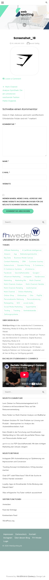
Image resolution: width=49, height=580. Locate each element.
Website (7, 184)
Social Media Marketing (13, 307)
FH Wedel (36, 537)
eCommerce (29, 269)
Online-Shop (9, 295)
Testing (7, 310)
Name (6, 161)
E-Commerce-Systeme (13, 269)
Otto (31, 295)
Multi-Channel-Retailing (13, 288)
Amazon (7, 254)
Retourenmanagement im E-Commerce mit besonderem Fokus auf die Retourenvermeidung (21, 406)
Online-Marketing (25, 292)
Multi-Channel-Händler (35, 284)
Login (5, 541)
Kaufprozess (40, 276)
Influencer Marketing (12, 276)
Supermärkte (31, 307)
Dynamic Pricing (23, 265)
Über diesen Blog (22, 537)
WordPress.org (8, 521)
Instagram (7, 537)
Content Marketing (11, 261)
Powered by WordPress (15, 576)
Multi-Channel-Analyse (13, 284)
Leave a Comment (13, 78)
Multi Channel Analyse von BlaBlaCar (31, 415)
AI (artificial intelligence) (31, 250)
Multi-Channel (35, 280)
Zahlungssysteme (11, 314)
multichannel (31, 288)
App (15, 254)
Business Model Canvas (23, 258)
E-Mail (6, 172)
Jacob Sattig (34, 43)
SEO (18, 303)
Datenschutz (9, 265)
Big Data (7, 258)
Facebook (8, 273)
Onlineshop (22, 295)
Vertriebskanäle (29, 310)
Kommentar (9, 124)
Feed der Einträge (10, 510)
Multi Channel (9, 292)
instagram (28, 276)
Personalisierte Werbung (14, 299)
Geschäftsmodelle (22, 273)
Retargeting (8, 303)
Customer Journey (36, 261)
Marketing (8, 280)
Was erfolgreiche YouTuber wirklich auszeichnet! (22, 492)
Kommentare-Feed (10, 515)
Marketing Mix (20, 280)
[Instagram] (24, 25)
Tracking (16, 310)
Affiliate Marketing (11, 250)
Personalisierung (33, 299)
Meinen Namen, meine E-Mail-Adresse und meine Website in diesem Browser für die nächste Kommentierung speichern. (23, 201)
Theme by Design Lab (36, 576)
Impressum (8, 534)
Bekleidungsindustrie (28, 254)
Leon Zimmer (8, 403)
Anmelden (7, 504)
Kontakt (32, 534)
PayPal (39, 295)
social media (28, 303)
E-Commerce (38, 265)
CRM (24, 261)
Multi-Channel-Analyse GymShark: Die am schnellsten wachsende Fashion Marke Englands (12, 94)
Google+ (36, 273)
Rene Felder (7, 415)
